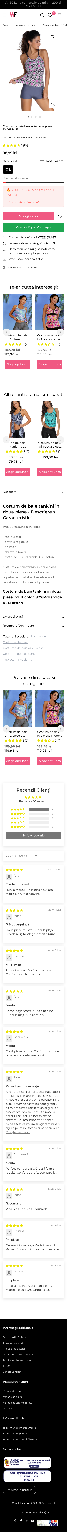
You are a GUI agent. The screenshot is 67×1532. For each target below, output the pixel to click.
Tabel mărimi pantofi (15, 1433)
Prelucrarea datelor (14, 1348)
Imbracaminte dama (17, 659)
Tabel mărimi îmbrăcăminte (19, 1427)
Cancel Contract (12, 1371)
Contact (7, 1408)
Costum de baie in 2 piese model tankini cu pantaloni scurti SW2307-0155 (49, 337)
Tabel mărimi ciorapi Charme (20, 1439)
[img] (14, 870)
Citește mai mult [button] (18, 1132)
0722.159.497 (47, 237)
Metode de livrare (13, 1391)
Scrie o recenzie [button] (33, 835)
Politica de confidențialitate (19, 1354)
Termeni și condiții (13, 1342)
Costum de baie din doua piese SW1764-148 (49, 445)
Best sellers (38, 636)
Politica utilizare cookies (17, 1360)
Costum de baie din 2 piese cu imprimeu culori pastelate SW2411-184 (16, 337)
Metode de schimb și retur (18, 1402)
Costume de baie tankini (20, 653)
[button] (12, 145)
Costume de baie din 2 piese (23, 648)
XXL (8, 169)
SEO (41, 1503)
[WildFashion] (13, 15)
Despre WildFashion (15, 1337)
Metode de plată (12, 1396)
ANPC (6, 1366)
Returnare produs (19, 1490)
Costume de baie (15, 642)
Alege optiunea (17, 364)
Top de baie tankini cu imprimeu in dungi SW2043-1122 (17, 445)
